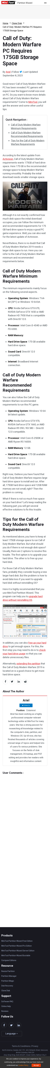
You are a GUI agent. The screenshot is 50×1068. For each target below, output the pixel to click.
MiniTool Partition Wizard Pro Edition (16, 946)
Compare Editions (8, 960)
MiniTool (32, 102)
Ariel (8, 71)
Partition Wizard (24, 3)
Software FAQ (7, 1001)
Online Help (6, 1006)
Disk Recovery (7, 986)
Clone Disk (17, 23)
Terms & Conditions (21, 1046)
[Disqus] (25, 808)
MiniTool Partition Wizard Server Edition (17, 951)
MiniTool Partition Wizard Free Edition (17, 941)
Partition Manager (9, 976)
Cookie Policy (23, 1065)
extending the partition (28, 663)
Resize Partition (8, 971)
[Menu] (46, 2)
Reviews (4, 1011)
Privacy (34, 1046)
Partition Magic (7, 981)
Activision (8, 159)
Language (10, 1033)
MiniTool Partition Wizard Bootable (15, 955)
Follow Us (27, 705)
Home (5, 23)
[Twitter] (21, 71)
